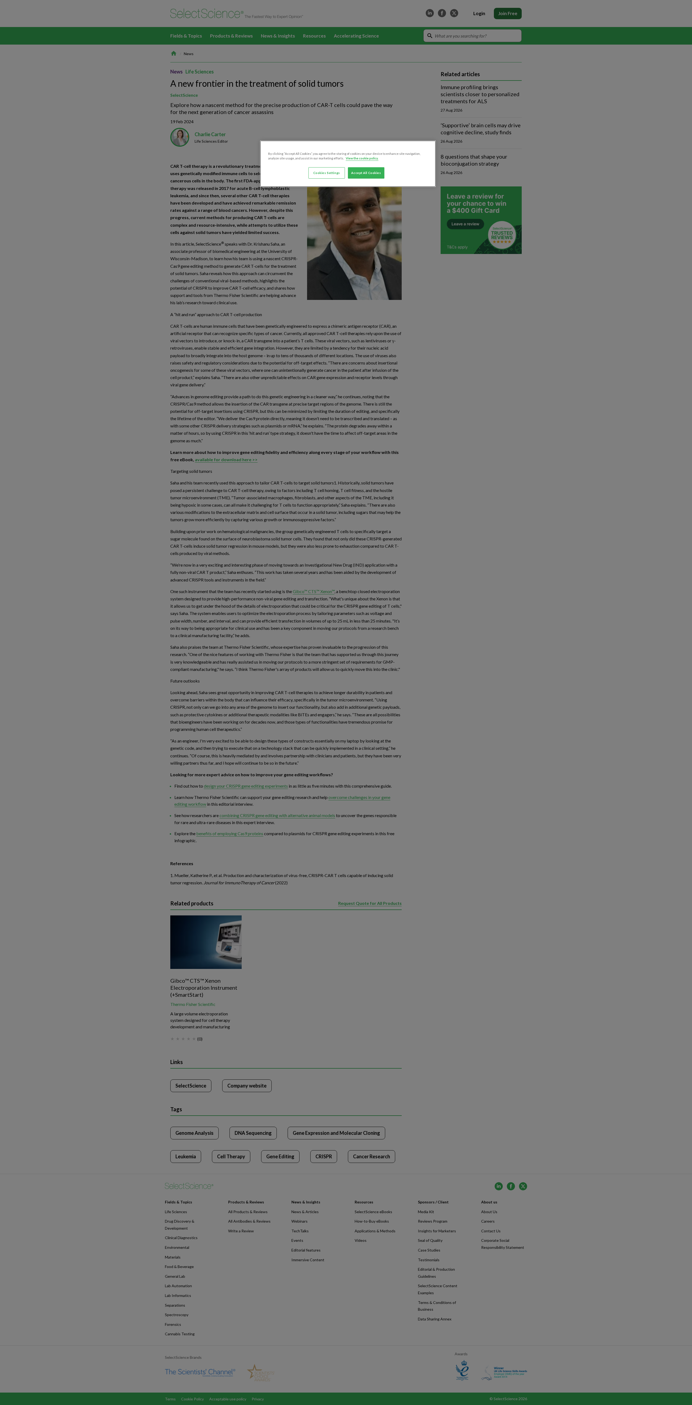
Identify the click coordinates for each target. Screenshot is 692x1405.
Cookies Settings (326, 173)
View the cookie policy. (362, 158)
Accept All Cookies (366, 173)
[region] (348, 163)
